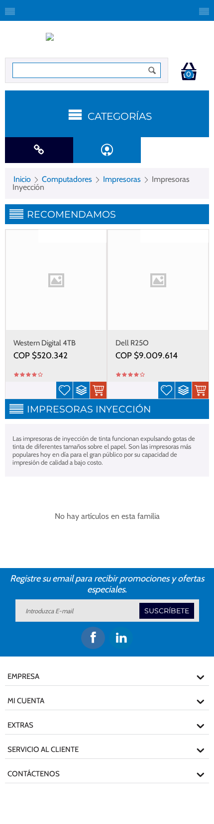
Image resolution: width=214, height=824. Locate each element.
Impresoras (122, 179)
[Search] (152, 70)
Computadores (67, 179)
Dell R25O (132, 342)
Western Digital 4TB (44, 342)
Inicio (22, 179)
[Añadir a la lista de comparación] (81, 390)
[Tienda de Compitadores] (107, 42)
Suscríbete (166, 610)
